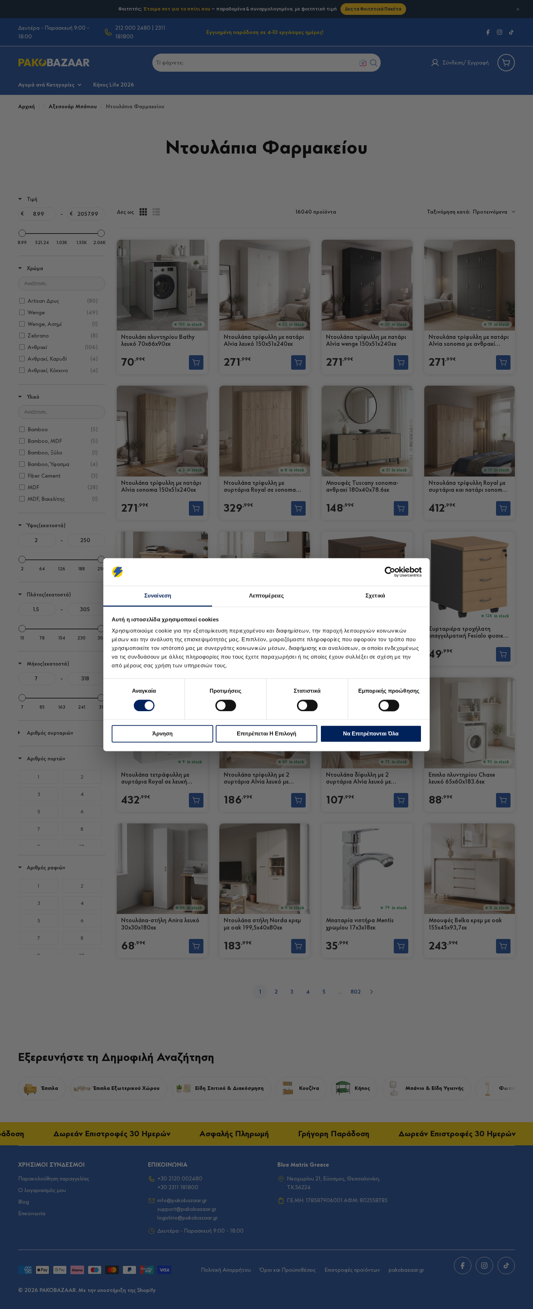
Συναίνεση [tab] (157, 596)
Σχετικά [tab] (375, 596)
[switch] (225, 705)
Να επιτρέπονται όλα (370, 734)
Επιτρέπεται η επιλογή (266, 734)
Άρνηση (162, 734)
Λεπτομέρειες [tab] (266, 596)
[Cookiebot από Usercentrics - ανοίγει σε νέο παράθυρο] (390, 571)
